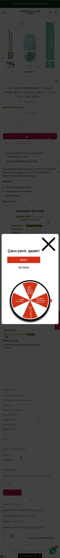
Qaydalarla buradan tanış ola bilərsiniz (23, 272)
